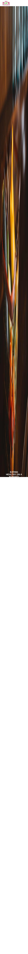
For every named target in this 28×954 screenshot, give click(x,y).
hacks (14, 481)
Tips (14, 480)
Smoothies (10, 480)
